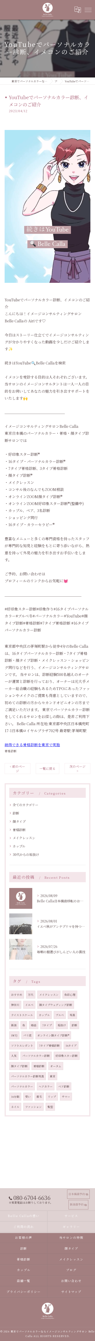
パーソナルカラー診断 (36, 1055)
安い (28, 1096)
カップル (19, 846)
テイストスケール (22, 1015)
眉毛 (39, 1096)
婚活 (33, 1025)
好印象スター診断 (67, 1055)
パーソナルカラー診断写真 (27, 1076)
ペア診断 (63, 1086)
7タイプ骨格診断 (49, 1045)
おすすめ (16, 994)
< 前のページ (17, 768)
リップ (52, 1096)
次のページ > (77, 768)
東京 (52, 1076)
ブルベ (60, 1015)
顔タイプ (19, 821)
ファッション (33, 1107)
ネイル (15, 1107)
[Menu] (88, 10)
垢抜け (62, 1025)
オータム (55, 1066)
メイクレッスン (24, 837)
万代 (30, 994)
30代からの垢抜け (26, 854)
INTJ (14, 1035)
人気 (14, 1055)
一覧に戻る (47, 768)
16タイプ (71, 1045)
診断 (16, 813)
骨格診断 (11, 751)
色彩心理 (69, 994)
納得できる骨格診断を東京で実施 (32, 744)
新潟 (14, 1025)
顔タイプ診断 (19, 1066)
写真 (72, 1015)
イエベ (29, 1005)
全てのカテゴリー (25, 804)
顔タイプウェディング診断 (55, 1005)
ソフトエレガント (22, 1045)
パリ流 (27, 1035)
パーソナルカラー (22, 1086)
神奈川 (15, 1005)
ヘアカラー (46, 1086)
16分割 (15, 1096)
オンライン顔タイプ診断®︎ (53, 1035)
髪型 (50, 1107)
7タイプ (47, 1025)
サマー (66, 1096)
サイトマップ (71, 1291)
